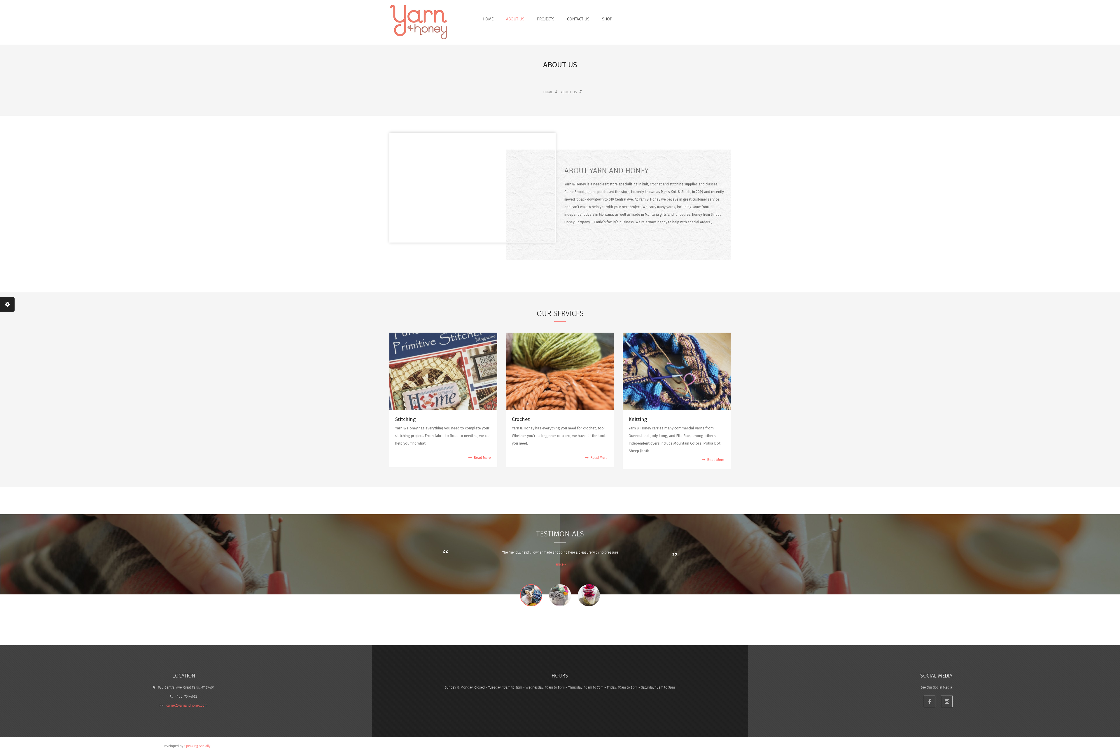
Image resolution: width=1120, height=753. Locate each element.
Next (741, 552)
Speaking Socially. (197, 745)
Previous (381, 559)
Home (548, 92)
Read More (482, 458)
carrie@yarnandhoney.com (186, 705)
